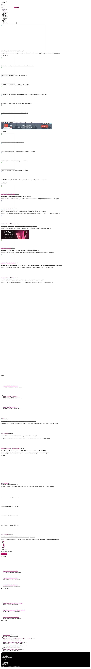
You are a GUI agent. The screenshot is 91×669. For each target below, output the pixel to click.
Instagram (6, 664)
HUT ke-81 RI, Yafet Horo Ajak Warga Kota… (11, 408)
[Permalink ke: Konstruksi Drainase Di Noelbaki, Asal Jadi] (14, 632)
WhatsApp (6, 663)
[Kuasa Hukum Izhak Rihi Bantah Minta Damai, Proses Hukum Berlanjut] (8, 111)
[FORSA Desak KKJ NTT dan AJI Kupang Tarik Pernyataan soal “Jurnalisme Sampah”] (8, 102)
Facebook (6, 662)
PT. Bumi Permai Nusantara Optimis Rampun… (12, 650)
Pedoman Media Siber (7, 657)
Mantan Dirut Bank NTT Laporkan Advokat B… (9, 525)
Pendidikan (17, 448)
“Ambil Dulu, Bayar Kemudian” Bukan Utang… (12, 387)
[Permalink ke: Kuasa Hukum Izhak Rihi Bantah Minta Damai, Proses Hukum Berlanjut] (23, 482)
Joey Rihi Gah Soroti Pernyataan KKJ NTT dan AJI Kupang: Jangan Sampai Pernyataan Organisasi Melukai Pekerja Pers (23, 94)
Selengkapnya (57, 53)
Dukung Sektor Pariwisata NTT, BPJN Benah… (12, 640)
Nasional (8, 194)
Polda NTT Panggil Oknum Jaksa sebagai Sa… (10, 506)
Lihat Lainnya (4, 553)
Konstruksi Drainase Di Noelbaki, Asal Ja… (11, 636)
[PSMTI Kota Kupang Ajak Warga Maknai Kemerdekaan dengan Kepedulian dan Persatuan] (8, 64)
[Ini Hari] (2, 4)
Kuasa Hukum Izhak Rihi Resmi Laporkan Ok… (10, 515)
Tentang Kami (6, 655)
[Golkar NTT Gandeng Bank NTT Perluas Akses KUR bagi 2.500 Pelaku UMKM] (8, 83)
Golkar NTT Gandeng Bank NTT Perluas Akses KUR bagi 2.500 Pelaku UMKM (15, 84)
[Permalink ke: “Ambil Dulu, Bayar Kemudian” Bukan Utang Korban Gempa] (10, 384)
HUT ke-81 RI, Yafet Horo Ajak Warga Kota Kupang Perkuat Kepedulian (14, 75)
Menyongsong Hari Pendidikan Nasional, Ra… (12, 618)
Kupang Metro (3, 194)
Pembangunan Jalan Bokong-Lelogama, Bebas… (13, 643)
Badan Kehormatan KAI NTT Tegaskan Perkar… (10, 497)
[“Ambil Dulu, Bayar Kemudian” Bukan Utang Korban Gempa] (23, 49)
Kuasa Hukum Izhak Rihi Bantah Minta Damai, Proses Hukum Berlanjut (14, 113)
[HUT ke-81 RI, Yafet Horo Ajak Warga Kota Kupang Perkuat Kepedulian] (8, 74)
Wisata (29, 638)
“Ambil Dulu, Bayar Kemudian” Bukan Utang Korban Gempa (12, 51)
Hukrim (2, 433)
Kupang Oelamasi (12, 610)
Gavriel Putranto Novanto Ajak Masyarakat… (12, 611)
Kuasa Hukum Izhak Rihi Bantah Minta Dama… (10, 484)
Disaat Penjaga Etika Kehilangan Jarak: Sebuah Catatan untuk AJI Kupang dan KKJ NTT (17, 122)
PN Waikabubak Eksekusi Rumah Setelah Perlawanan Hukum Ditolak (18, 421)
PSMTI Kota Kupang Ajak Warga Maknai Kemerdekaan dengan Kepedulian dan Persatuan (18, 66)
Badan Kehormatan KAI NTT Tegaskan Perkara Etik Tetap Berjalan (18, 537)
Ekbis (4, 638)
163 (4, 546)
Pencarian (17, 7)
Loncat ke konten (4, 1)
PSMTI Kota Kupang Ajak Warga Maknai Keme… (12, 397)
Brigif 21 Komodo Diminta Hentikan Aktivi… (11, 647)
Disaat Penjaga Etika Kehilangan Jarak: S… (11, 604)
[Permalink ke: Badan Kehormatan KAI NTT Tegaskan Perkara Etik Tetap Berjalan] (8, 495)
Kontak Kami (5, 656)
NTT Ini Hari (12, 194)
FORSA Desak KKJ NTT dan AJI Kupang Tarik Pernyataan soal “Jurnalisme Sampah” (16, 103)
